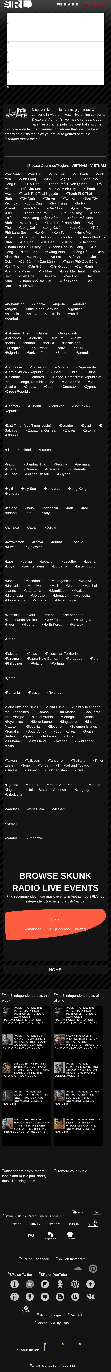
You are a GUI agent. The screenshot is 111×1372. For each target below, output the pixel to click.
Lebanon (48, 561)
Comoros (37, 377)
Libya (10, 566)
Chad (56, 372)
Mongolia (83, 595)
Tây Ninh (28, 198)
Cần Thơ (13, 266)
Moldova (38, 595)
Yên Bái (35, 174)
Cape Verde (87, 367)
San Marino (67, 712)
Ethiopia (12, 435)
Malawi (85, 581)
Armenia (12, 314)
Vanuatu (12, 809)
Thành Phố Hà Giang (66, 247)
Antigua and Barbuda (42, 309)
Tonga (43, 765)
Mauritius (57, 591)
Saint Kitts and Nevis (22, 707)
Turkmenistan (56, 770)
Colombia (13, 377)
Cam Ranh (84, 266)
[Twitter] (79, 929)
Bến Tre (50, 276)
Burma (62, 353)
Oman (11, 639)
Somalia (12, 731)
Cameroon (39, 367)
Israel (30, 513)
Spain (28, 736)
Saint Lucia (55, 707)
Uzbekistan (14, 794)
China (91, 372)
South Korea (65, 731)
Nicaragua (83, 620)
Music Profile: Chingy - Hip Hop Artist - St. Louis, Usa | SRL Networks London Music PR (78, 1097)
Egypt (86, 425)
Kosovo (77, 542)
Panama (12, 658)
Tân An (49, 198)
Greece (31, 469)
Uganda (12, 785)
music (85, 134)
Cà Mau (46, 271)
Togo (26, 765)
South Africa (37, 731)
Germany (83, 464)
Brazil (62, 348)
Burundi (83, 353)
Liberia (90, 561)
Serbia (89, 717)
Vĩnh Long (28, 179)
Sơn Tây (91, 198)
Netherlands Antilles (21, 620)
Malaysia (13, 586)
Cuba (49, 387)
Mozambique (66, 600)
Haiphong (88, 242)
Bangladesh (68, 333)
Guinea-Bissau (37, 474)
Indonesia (50, 508)
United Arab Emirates (64, 785)
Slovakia (33, 726)
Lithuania (60, 566)
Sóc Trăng (59, 203)
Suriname (13, 741)
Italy (46, 513)
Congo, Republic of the (36, 382)
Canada (62, 367)
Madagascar (61, 581)
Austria (74, 314)
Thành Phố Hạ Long (37, 237)
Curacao (69, 387)
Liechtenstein (33, 566)
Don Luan (29, 252)
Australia (53, 314)
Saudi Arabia (43, 717)
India (30, 508)
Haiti (9, 489)
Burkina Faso (38, 353)
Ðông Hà (81, 252)
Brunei (80, 348)
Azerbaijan (14, 319)
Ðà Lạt (56, 257)
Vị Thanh (81, 174)
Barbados (13, 338)
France (45, 450)
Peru (95, 658)
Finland (25, 450)
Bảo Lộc (71, 276)
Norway (77, 624)
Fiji (8, 450)
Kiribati (57, 542)
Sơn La (11, 203)
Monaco (60, 595)
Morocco (40, 600)
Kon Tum (61, 232)
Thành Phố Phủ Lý (38, 213)
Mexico (78, 591)
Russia (34, 693)
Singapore (69, 722)
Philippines (14, 663)
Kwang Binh (55, 252)
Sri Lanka (49, 736)
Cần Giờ (35, 266)
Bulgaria (12, 353)
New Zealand (56, 620)
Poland (37, 663)
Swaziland (38, 741)
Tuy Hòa (32, 184)
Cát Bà (25, 261)
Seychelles (14, 722)
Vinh (48, 179)
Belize (77, 338)
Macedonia (34, 581)
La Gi (40, 232)
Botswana (41, 348)
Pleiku (10, 213)
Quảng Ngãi (81, 208)
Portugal (58, 663)
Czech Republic (18, 391)
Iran (70, 508)
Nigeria (28, 624)
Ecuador (66, 425)
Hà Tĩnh (27, 242)
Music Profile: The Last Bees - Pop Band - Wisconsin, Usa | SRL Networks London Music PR (78, 1125)
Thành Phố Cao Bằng (80, 261)
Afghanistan (15, 304)
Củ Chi (75, 257)
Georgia (61, 464)
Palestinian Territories (62, 654)
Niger (10, 624)
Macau (11, 581)
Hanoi (67, 242)
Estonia (89, 430)
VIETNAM (79, 166)
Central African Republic (24, 372)
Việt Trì (66, 179)
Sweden (61, 741)
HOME (55, 969)
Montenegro (15, 600)
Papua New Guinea (43, 658)
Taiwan (11, 760)
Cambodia (14, 367)
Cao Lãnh (47, 261)
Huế (9, 237)
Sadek (11, 208)
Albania (39, 304)
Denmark (13, 406)
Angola (11, 309)
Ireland (11, 513)
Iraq (85, 508)
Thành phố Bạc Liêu (36, 281)
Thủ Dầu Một (31, 189)
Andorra (80, 304)
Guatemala (77, 469)
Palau (32, 654)
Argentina (75, 309)
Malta (71, 586)
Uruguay (82, 790)
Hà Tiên (48, 242)
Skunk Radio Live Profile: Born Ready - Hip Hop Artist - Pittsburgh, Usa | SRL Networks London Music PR (77, 1041)
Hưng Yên (84, 232)
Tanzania (56, 760)
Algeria (59, 304)
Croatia (30, 387)
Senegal (68, 717)
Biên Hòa (27, 276)
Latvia (27, 561)
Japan (33, 527)
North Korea (52, 624)
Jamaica (12, 527)
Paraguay (74, 658)
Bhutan (29, 343)
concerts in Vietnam (47, 115)
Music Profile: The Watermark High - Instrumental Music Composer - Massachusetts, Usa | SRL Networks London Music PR (24, 1015)
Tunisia (11, 770)
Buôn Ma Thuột (73, 271)
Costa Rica (71, 382)
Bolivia (49, 343)
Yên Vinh (13, 174)
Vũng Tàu (57, 174)
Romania (13, 693)
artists (25, 134)
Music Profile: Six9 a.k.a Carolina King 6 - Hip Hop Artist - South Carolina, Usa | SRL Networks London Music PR (25, 1041)
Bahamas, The (17, 333)
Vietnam (59, 809)
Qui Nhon (55, 208)
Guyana (64, 474)
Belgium (57, 338)
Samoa (43, 712)
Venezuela (36, 809)
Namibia (12, 615)
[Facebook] (64, 929)
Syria (10, 746)
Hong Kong (78, 489)
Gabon (11, 464)
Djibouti (35, 406)
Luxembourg (86, 566)
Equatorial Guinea (42, 430)
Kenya (38, 542)
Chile (74, 372)
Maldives (35, 586)
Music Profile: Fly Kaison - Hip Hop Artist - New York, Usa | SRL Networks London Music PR (26, 1097)
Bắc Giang (69, 281)
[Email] (49, 929)
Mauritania (33, 591)
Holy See (29, 489)
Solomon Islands (84, 726)
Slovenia (55, 726)
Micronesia (14, 595)
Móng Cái (27, 228)
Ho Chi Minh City (63, 189)
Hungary (12, 493)
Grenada (53, 469)
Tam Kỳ (70, 198)
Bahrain (44, 333)
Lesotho (70, 561)
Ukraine (33, 785)
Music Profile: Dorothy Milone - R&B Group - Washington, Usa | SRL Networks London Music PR (77, 1069)
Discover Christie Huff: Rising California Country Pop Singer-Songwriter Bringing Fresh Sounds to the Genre (26, 1125)
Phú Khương (72, 213)
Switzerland (85, 741)
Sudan (70, 736)
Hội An (67, 237)
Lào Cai (77, 228)
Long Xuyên (53, 228)
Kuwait (11, 547)
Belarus (36, 338)
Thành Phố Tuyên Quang (68, 184)
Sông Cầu (34, 203)
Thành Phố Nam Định (63, 223)
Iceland (11, 508)
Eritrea (69, 430)
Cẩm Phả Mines (18, 271)
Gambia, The (35, 464)
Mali (54, 586)
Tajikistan (33, 760)
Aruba (32, 314)
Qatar (10, 678)
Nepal (50, 615)
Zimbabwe (35, 838)
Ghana (11, 469)
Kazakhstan (15, 542)
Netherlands (73, 615)
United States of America (47, 790)
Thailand (79, 760)
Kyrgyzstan (34, 547)
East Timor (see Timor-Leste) (28, 425)
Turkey (31, 770)
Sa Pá (80, 203)
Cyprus (90, 387)
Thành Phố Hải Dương (23, 247)
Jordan (52, 527)
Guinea (11, 474)
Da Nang (35, 257)
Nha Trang (29, 223)
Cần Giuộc (59, 266)
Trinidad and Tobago (73, 765)
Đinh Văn (27, 286)
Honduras (52, 489)
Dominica (57, 406)
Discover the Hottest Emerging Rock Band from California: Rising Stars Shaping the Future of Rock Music (26, 1069)
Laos (10, 561)
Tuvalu (81, 770)
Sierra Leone (42, 722)
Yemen (11, 824)
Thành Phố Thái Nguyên (39, 194)
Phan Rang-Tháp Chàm (40, 218)
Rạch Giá (32, 208)
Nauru (32, 615)
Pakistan (12, 654)
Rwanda (55, 693)
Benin (10, 343)
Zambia (12, 838)
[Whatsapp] (34, 929)
